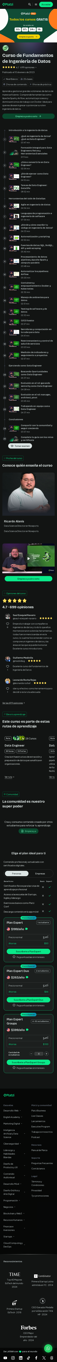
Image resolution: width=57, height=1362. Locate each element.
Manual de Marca (39, 1150)
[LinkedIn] (21, 1358)
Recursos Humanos (13, 1220)
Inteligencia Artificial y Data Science (11, 1133)
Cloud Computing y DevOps (13, 1245)
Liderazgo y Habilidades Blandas (9, 1154)
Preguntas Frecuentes (42, 1163)
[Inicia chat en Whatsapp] (48, 1348)
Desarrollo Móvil (11, 1184)
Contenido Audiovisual (9, 1175)
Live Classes (37, 1115)
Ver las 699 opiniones (12, 703)
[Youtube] (5, 1358)
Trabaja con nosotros (42, 1131)
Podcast (35, 1137)
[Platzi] (8, 4)
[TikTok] (28, 1358)
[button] (28, 25)
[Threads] (51, 1358)
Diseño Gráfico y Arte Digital (12, 1192)
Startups (8, 1236)
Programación (11, 1200)
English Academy (12, 1117)
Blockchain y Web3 (13, 1213)
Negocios (8, 1207)
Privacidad (36, 1190)
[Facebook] (36, 1358)
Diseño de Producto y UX (11, 1165)
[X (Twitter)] (44, 1358)
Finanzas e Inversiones (9, 1228)
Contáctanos (38, 1168)
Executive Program (40, 1126)
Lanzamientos (38, 1121)
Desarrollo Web (11, 1110)
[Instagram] (13, 1358)
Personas (16, 873)
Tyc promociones (40, 1195)
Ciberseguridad (11, 1143)
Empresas (40, 873)
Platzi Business (38, 1110)
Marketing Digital (12, 1123)
